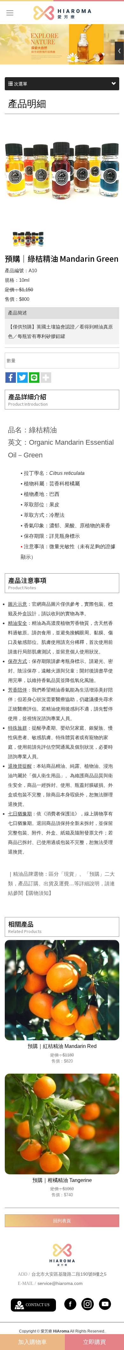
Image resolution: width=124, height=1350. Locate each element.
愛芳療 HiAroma (62, 13)
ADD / (24, 1274)
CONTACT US (38, 1305)
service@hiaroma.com (60, 1283)
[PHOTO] (62, 170)
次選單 (20, 83)
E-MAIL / (27, 1283)
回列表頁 (62, 1220)
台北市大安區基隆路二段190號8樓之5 (69, 1274)
